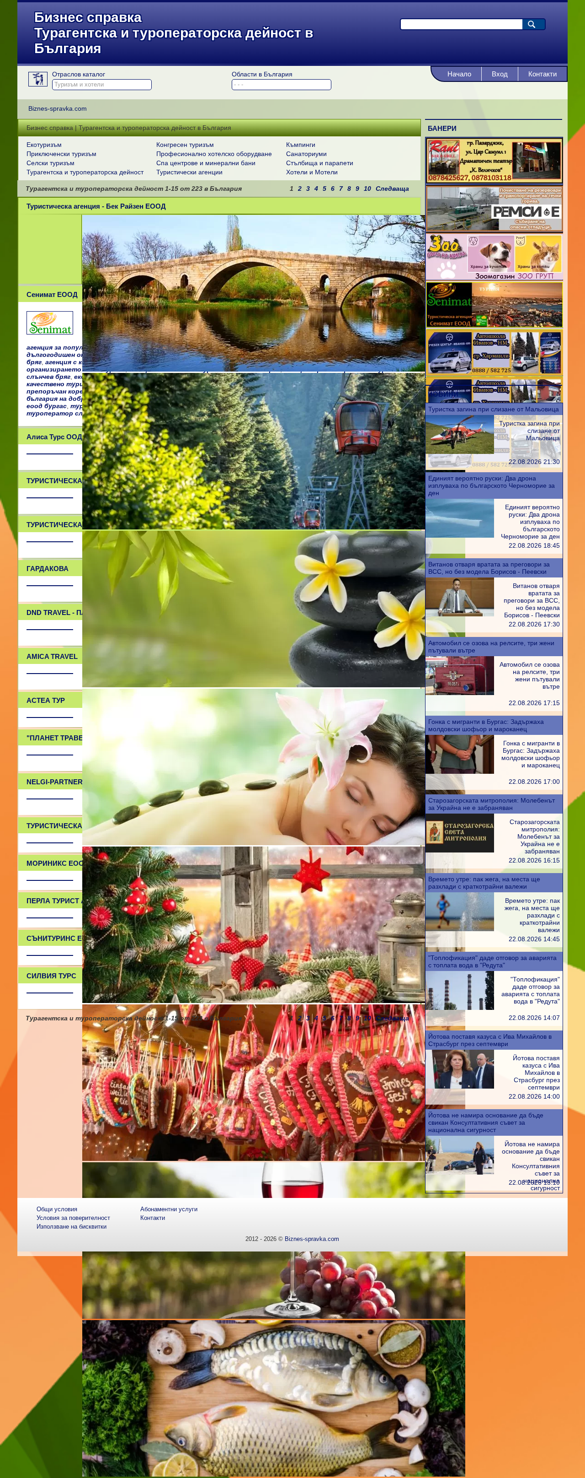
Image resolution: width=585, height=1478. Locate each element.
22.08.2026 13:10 (534, 1182)
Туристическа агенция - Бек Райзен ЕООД (96, 206)
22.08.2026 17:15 (534, 703)
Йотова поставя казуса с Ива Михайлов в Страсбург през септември (490, 1040)
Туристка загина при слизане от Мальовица (493, 409)
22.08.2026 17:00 (534, 781)
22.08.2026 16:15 (534, 860)
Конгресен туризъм (185, 144)
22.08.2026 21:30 (534, 461)
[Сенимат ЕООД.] (50, 331)
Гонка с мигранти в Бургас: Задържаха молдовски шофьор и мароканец (486, 725)
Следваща (392, 188)
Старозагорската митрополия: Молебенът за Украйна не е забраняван (491, 804)
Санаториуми (306, 153)
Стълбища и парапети (319, 163)
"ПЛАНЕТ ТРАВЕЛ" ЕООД (70, 738)
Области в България (262, 74)
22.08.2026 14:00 (534, 1096)
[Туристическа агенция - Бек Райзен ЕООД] (273, 369)
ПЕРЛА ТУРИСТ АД (59, 901)
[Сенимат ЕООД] (494, 325)
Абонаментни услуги (168, 1209)
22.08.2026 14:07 (534, 1017)
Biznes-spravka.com (312, 1238)
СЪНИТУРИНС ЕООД (62, 938)
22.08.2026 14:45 (534, 939)
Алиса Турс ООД (54, 437)
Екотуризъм (44, 144)
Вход (500, 74)
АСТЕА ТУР (46, 700)
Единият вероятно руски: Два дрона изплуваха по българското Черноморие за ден (491, 485)
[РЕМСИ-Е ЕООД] (494, 229)
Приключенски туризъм (61, 153)
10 (367, 188)
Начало (459, 74)
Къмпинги (300, 144)
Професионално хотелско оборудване (214, 153)
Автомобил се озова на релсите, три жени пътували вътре (530, 675)
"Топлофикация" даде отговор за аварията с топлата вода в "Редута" (492, 961)
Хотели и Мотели (312, 172)
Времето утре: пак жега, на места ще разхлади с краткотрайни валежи (484, 882)
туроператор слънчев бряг (73, 413)
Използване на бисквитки (71, 1226)
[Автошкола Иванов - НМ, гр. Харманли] (494, 373)
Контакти (542, 74)
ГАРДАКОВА (48, 568)
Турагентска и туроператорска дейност (85, 172)
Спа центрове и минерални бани (205, 163)
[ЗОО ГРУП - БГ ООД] (494, 277)
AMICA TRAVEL (52, 656)
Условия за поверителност (73, 1217)
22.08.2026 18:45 (534, 545)
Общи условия (57, 1209)
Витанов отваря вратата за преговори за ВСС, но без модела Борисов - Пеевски (489, 568)
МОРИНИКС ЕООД (58, 863)
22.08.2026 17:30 (534, 624)
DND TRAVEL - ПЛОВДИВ (69, 612)
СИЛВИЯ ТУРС (51, 976)
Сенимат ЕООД (52, 294)
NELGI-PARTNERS (57, 782)
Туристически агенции (189, 172)
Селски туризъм (50, 163)
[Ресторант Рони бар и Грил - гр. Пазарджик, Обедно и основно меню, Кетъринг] (494, 181)
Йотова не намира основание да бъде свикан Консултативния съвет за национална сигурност (485, 1122)
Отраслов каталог (78, 74)
